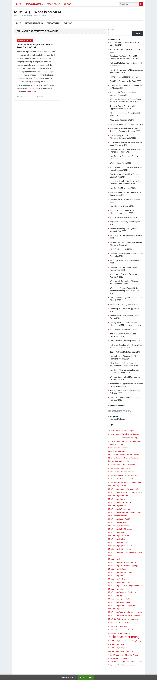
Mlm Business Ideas (129, 479)
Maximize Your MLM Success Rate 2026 (126, 124)
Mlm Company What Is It (117, 612)
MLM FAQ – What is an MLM (37, 12)
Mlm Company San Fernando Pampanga (123, 566)
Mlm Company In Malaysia (117, 522)
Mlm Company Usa (129, 606)
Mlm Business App (113, 468)
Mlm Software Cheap (122, 626)
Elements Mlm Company (117, 454)
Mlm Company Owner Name (118, 536)
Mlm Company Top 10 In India (119, 599)
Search (111, 30)
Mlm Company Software (117, 579)
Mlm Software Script (113, 633)
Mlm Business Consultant (115, 479)
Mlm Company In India (117, 516)
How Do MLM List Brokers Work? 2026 (126, 77)
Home (18, 4)
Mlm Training (125, 633)
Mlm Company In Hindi (134, 512)
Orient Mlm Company (134, 661)
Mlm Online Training (115, 619)
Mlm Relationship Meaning (115, 623)
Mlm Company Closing (116, 499)
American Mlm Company (131, 434)
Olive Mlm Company (132, 655)
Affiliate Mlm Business (114, 434)
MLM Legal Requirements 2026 (123, 120)
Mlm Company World (116, 615)
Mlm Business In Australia (115, 482)
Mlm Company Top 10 (116, 595)
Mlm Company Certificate (132, 492)
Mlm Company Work (134, 612)
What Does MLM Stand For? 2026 (123, 329)
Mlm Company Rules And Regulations (122, 562)
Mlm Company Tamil (115, 589)
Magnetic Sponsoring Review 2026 (124, 304)
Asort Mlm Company (129, 438)
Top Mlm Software (131, 665)
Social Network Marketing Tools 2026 (125, 341)
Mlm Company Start (115, 586)
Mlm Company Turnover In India (119, 602)
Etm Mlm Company (115, 461)
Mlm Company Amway (132, 482)
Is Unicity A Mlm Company (117, 464)
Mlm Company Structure (133, 586)
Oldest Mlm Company (116, 655)
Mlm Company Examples (117, 506)
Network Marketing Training (133, 641)
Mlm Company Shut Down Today (120, 572)
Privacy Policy (53, 4)
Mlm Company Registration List (119, 549)
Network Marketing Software (116, 641)
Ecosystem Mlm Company (118, 448)
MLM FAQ (19, 96)
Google (126, 461)
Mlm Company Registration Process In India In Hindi (125, 554)
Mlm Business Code (114, 472)
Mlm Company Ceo (115, 492)
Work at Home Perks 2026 (120, 163)
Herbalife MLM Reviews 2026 (122, 206)
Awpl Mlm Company (115, 444)
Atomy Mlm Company (116, 441)
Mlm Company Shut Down (117, 569)
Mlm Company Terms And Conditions (122, 592)
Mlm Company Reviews (117, 559)
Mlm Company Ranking (116, 539)
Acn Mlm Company (128, 430)
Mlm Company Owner (116, 532)
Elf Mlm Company (133, 454)
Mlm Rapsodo (134, 619)
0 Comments (41, 96)
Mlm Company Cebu (133, 489)
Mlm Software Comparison (115, 630)
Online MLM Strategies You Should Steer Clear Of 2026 (35, 46)
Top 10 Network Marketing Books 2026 (125, 352)
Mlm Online (136, 615)
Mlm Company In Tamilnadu (118, 526)
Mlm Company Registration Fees (120, 546)
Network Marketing (34, 4)
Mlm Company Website (116, 609)
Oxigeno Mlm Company (117, 665)
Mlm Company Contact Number (119, 502)
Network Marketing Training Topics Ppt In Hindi (121, 651)
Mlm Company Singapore (117, 576)
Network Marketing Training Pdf (117, 644)
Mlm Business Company (127, 472)
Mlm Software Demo (129, 630)
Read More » (32, 92)
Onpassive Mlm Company (117, 658)
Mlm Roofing (111, 626)
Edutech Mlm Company (116, 451)
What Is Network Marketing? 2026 (123, 217)
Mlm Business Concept (131, 475)
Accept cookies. (86, 677)
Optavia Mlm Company (116, 661)
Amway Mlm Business (114, 438)
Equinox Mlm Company (132, 458)
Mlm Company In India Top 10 (119, 519)
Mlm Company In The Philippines (120, 529)
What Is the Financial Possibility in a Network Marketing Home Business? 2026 (125, 290)
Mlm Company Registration (118, 542)
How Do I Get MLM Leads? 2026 (123, 188)
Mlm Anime (131, 464)
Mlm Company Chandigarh (118, 496)
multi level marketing (124, 637)
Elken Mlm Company (115, 458)
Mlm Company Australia (117, 486)
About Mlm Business (114, 430)
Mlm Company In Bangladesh (119, 509)
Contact (67, 4)
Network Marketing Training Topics (118, 648)
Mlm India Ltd (128, 615)
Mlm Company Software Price (119, 582)
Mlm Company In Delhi (116, 512)
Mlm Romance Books (130, 623)
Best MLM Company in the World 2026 (125, 81)
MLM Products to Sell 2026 (121, 249)
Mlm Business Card (125, 468)
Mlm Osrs (126, 619)
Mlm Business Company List (116, 475)
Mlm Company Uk (114, 606)
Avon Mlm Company (133, 441)
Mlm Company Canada (116, 489)
